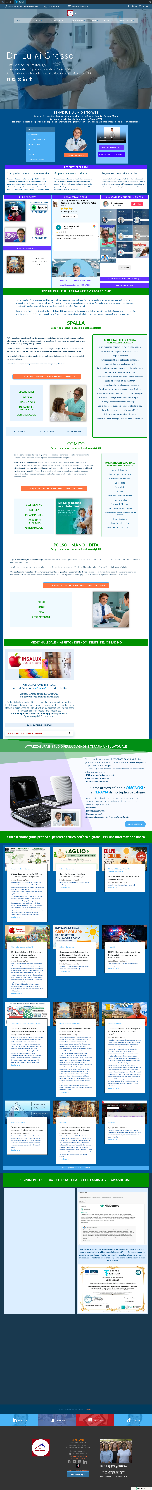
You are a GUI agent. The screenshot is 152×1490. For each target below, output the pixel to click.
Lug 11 (27, 1035)
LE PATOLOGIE (77, 20)
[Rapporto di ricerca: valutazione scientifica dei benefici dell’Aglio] (76, 859)
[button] (98, 236)
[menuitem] (2, 2)
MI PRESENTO (34, 20)
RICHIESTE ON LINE (125, 20)
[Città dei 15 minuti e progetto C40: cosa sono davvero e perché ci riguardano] (27, 859)
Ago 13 (76, 880)
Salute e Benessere (26, 869)
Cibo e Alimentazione (18, 1023)
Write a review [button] (69, 216)
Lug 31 (76, 964)
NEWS (93, 20)
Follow (139, 204)
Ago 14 (27, 880)
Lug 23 (124, 961)
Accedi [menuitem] (8, 2)
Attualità (14, 869)
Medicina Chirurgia (115, 869)
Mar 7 (76, 1133)
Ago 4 (27, 961)
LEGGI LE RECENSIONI (78, 1456)
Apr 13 (124, 1037)
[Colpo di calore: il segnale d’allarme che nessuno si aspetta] (124, 859)
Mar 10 (27, 1133)
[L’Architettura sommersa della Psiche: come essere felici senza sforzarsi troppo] (27, 1112)
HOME (19, 20)
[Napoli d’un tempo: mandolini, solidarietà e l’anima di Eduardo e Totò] (76, 1013)
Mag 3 (76, 1035)
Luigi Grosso (17, 880)
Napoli (61, 1023)
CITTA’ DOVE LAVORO (56, 20)
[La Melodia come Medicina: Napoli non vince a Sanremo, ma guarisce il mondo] (76, 1112)
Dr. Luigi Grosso (88, 1409)
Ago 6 (124, 882)
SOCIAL (106, 20)
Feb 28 (124, 1128)
